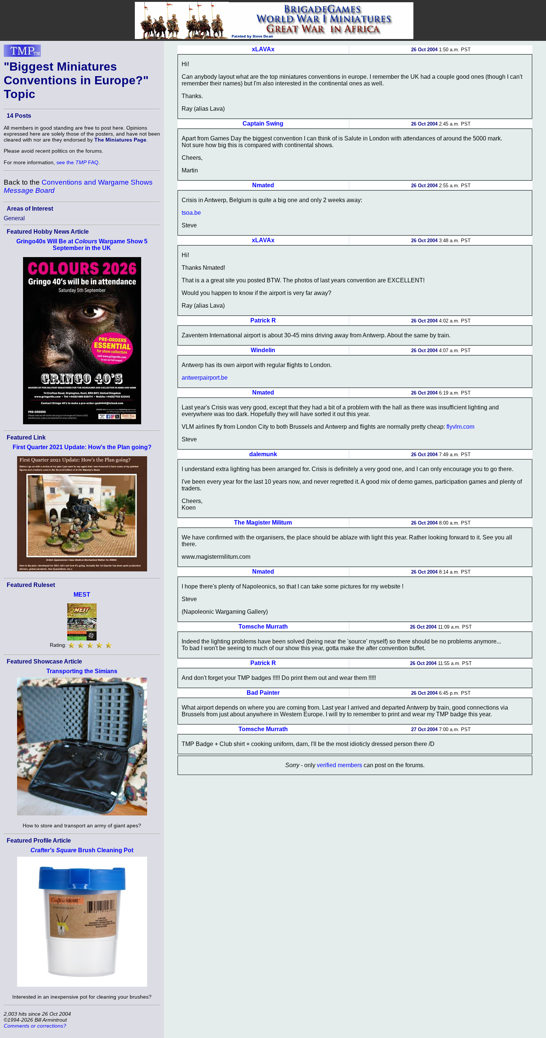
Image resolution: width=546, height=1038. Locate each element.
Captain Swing (263, 123)
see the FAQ (77, 162)
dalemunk (263, 454)
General (14, 218)
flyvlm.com (460, 427)
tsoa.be (191, 213)
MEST (82, 594)
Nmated (263, 185)
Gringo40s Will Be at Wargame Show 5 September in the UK (81, 244)
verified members (339, 765)
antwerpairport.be (205, 377)
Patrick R (263, 320)
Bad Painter (263, 693)
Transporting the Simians (81, 671)
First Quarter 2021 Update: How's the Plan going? (82, 447)
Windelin (263, 350)
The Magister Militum (263, 522)
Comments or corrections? (35, 1026)
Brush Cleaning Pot (81, 850)
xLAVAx (263, 49)
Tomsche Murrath (263, 626)
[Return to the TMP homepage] (22, 52)
